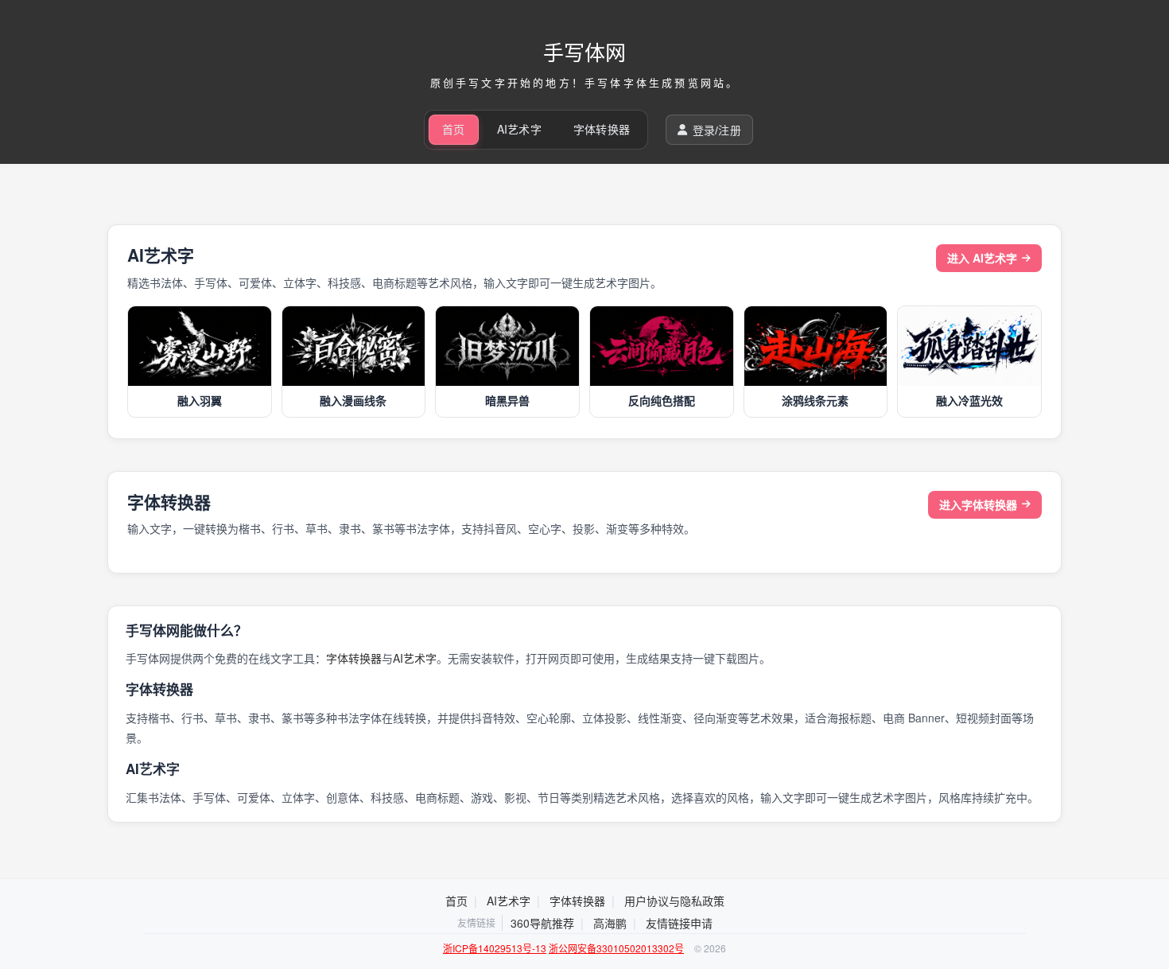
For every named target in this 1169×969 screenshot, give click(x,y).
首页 (453, 129)
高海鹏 (610, 923)
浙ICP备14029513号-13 (494, 948)
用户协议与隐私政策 (674, 901)
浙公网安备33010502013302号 (616, 948)
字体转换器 (601, 129)
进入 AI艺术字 (982, 258)
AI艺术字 (519, 129)
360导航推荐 (542, 923)
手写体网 (584, 51)
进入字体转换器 (978, 504)
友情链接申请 (679, 923)
